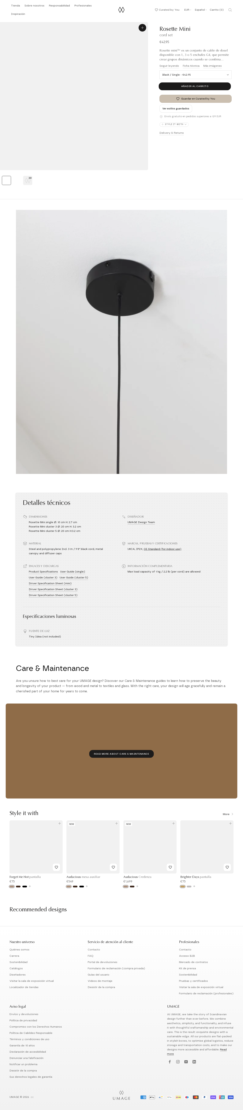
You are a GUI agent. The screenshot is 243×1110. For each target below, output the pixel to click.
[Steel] (189, 886)
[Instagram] (177, 1062)
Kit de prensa (187, 968)
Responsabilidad (59, 6)
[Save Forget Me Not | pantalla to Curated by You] (56, 867)
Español (200, 10)
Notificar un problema (23, 1064)
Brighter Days (195, 877)
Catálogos (16, 968)
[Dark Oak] (18, 886)
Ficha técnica (191, 66)
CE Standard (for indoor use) (162, 549)
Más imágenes (212, 66)
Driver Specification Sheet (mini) (50, 583)
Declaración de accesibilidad (27, 1052)
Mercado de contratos (193, 962)
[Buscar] (230, 9)
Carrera (14, 956)
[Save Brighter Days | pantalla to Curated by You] (227, 867)
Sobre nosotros (34, 6)
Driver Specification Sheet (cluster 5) (53, 595)
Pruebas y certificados (193, 981)
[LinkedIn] (194, 1062)
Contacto (94, 949)
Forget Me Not (25, 877)
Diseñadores (17, 974)
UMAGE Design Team (141, 522)
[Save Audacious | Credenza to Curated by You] (170, 867)
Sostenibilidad (18, 962)
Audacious (83, 877)
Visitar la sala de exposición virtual (31, 981)
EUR (186, 10)
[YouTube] (185, 1062)
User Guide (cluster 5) (74, 577)
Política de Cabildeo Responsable (30, 1033)
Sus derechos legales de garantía (30, 1077)
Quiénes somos (19, 949)
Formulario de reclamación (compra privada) (116, 968)
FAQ (90, 956)
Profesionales (83, 5)
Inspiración (18, 15)
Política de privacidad (23, 1020)
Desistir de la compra (101, 987)
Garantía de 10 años (22, 1045)
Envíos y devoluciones (23, 1014)
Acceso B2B (187, 956)
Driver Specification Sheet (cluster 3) (53, 589)
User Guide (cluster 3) (43, 577)
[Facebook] (169, 1062)
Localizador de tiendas (24, 987)
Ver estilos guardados (175, 109)
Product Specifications (43, 571)
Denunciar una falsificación (26, 1058)
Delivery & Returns (171, 133)
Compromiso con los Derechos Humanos (35, 1026)
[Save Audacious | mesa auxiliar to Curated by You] (113, 867)
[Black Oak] (81, 886)
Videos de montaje (100, 981)
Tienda (15, 6)
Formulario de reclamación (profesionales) (206, 993)
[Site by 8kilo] (32, 1097)
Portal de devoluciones (102, 962)
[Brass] (182, 886)
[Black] (24, 886)
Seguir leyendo (169, 66)
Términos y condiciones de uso (29, 1039)
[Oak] (11, 886)
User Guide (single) (72, 571)
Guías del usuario (98, 974)
